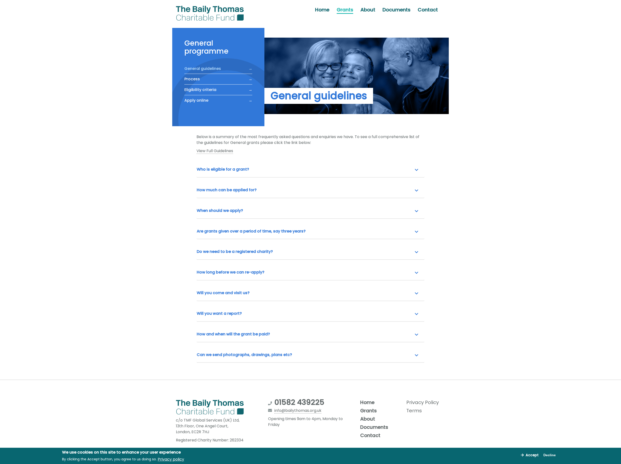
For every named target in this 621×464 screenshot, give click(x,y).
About (367, 9)
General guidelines (202, 68)
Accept (532, 455)
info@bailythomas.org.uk (297, 410)
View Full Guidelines (214, 151)
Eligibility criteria (200, 89)
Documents (396, 9)
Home (322, 9)
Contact (428, 9)
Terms (414, 410)
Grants (345, 9)
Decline (549, 455)
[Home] (211, 13)
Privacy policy (171, 459)
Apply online (196, 100)
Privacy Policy (422, 402)
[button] (310, 169)
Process (192, 79)
